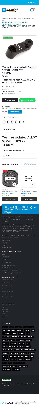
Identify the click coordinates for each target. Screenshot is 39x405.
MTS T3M (21, 343)
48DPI (11, 327)
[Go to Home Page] (3, 21)
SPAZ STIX (13, 359)
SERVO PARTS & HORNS (14, 91)
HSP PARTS (6, 337)
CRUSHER (20, 330)
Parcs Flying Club (6, 282)
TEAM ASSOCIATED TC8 (9, 366)
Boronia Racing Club (7, 291)
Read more (14, 184)
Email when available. (10, 199)
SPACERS (5, 359)
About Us (4, 315)
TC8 (10, 363)
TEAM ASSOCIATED (10, 94)
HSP (28, 333)
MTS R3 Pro (20, 340)
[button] (4, 10)
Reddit (19, 122)
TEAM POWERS (23, 366)
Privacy (4, 317)
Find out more (15, 112)
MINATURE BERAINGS (27, 337)
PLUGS (17, 350)
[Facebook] (29, 2)
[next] (35, 67)
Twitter (8, 122)
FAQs (3, 307)
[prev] (32, 67)
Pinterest (12, 122)
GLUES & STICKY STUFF (9, 333)
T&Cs (3, 313)
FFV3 (33, 330)
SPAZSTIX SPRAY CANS (25, 359)
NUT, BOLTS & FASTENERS (10, 346)
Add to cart (11, 100)
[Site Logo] (12, 10)
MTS (4, 340)
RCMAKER (23, 353)
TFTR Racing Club (6, 288)
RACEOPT (5, 353)
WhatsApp (23, 122)
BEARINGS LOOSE (29, 327)
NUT (28, 343)
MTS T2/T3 (13, 343)
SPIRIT (5, 363)
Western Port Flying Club (8, 279)
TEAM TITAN (6, 369)
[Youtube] (31, 2)
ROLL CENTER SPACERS (16, 356)
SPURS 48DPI (5, 189)
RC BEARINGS (14, 353)
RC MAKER (32, 353)
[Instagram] (33, 2)
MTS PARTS (11, 340)
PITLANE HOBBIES (25, 346)
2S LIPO (5, 327)
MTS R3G (5, 343)
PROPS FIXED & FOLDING (28, 350)
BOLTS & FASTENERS (9, 330)
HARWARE (21, 333)
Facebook (4, 122)
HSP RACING (15, 337)
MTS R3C (28, 340)
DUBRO (27, 330)
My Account (5, 311)
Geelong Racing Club (7, 297)
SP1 (32, 356)
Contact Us (5, 309)
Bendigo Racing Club (7, 294)
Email (15, 122)
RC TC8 (5, 356)
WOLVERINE (15, 369)
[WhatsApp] (36, 2)
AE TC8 (22, 189)
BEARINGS (18, 327)
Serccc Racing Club (7, 285)
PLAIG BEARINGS (7, 350)
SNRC (26, 356)
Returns (4, 319)
